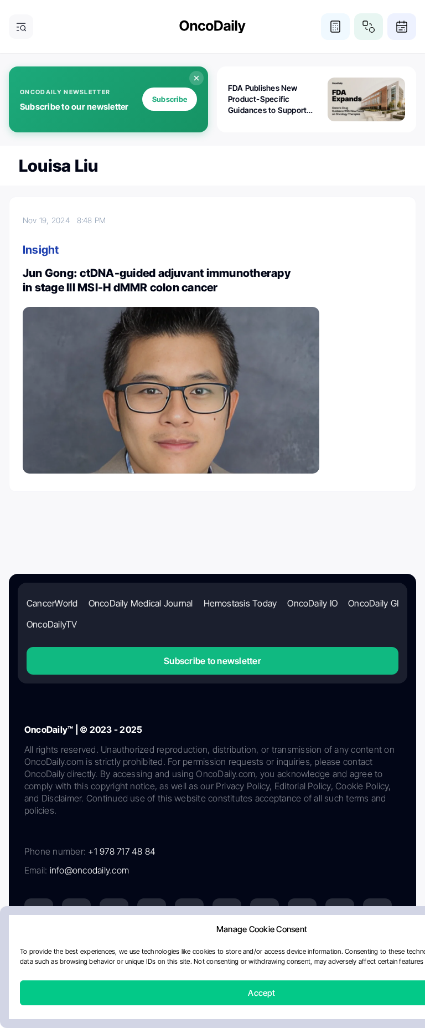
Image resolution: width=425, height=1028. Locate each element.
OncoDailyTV (52, 624)
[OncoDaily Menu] (21, 26)
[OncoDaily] (212, 27)
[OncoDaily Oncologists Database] (368, 26)
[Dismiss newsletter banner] (196, 78)
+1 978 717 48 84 (122, 851)
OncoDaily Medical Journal (141, 603)
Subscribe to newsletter (212, 660)
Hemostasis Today (240, 603)
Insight (41, 249)
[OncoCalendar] (401, 26)
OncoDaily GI (373, 603)
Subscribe (169, 99)
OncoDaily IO (312, 603)
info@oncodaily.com (89, 870)
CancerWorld (52, 603)
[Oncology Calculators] (335, 26)
